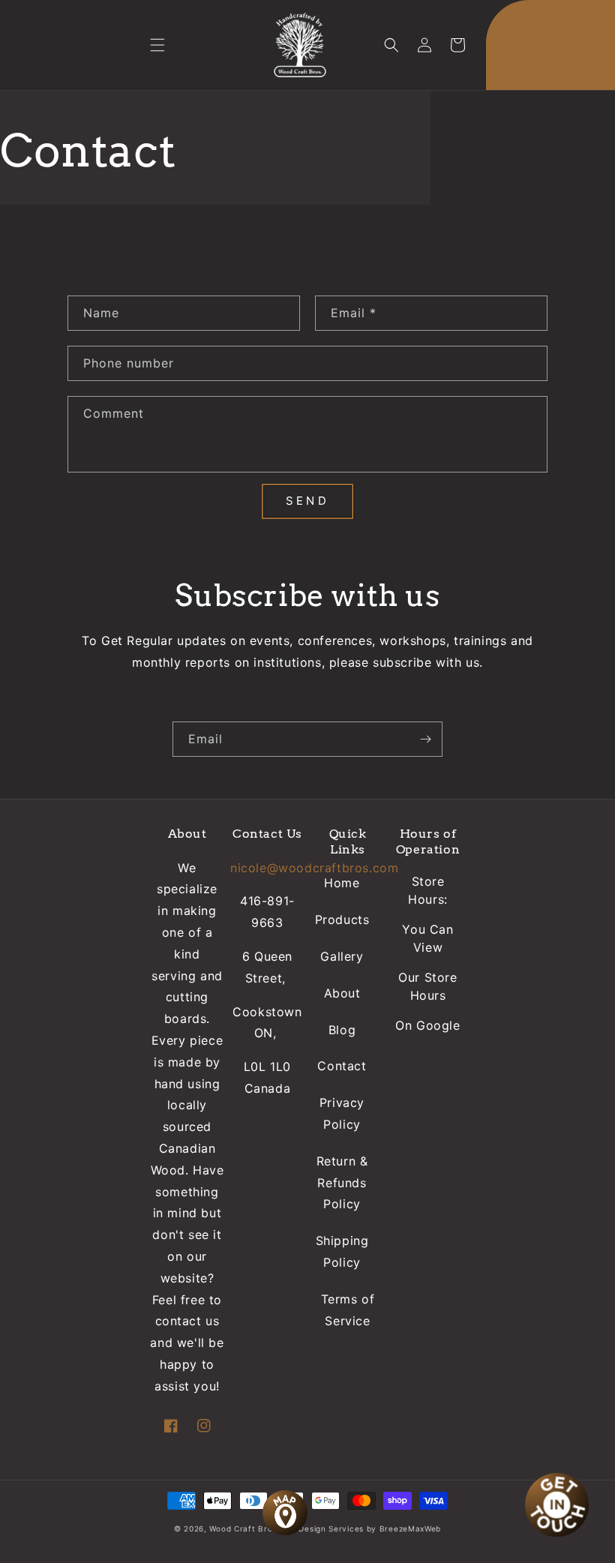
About (342, 993)
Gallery (341, 956)
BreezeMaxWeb (410, 1528)
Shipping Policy (342, 1251)
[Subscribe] (425, 739)
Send (307, 501)
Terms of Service (348, 1310)
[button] (157, 45)
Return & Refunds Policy (342, 1183)
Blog (342, 1029)
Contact (341, 1065)
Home (341, 882)
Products (342, 919)
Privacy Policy (342, 1113)
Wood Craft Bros (243, 1528)
